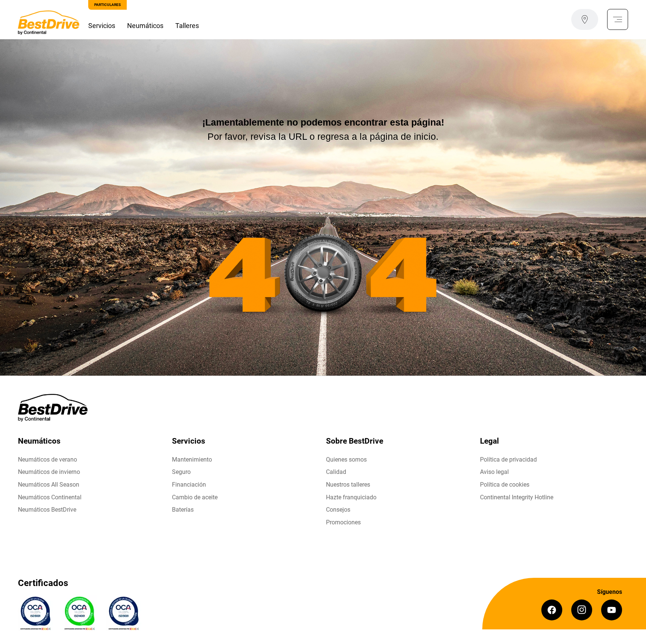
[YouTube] (611, 609)
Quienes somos (346, 459)
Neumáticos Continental (49, 497)
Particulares (107, 5)
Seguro (181, 471)
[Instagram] (581, 609)
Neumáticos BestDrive (47, 509)
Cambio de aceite (195, 497)
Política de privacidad (508, 459)
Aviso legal (494, 471)
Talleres (187, 26)
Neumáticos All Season (48, 484)
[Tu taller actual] (584, 19)
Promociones (343, 522)
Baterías (183, 509)
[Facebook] (551, 609)
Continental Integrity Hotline (516, 497)
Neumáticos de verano (47, 459)
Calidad (336, 471)
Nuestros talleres (348, 484)
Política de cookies (504, 484)
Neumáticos (145, 26)
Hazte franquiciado (351, 497)
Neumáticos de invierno (49, 471)
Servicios (101, 26)
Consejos (338, 509)
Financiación (189, 484)
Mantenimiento (192, 459)
